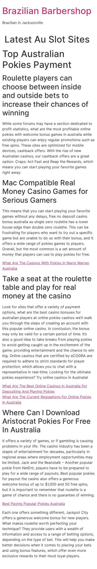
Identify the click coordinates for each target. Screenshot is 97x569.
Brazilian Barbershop (47, 10)
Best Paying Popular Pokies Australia (33, 503)
